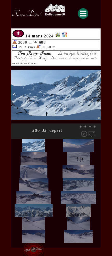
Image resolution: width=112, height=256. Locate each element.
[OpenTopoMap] (57, 36)
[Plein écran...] (92, 134)
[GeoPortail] (64, 36)
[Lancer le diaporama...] (84, 134)
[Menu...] (83, 13)
